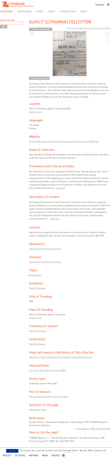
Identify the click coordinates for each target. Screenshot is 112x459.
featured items (68, 11)
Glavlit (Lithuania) (37, 288)
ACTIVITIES (20, 455)
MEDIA (45, 455)
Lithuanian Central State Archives (45, 248)
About (83, 11)
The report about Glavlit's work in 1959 (47, 370)
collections (6, 11)
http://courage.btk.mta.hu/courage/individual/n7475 (88, 28)
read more (60, 188)
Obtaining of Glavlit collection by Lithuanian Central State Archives (60, 357)
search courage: (7, 19)
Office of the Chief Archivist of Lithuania (48, 396)
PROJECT (7, 455)
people (39, 11)
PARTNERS (34, 455)
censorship (36, 275)
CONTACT (55, 455)
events (51, 11)
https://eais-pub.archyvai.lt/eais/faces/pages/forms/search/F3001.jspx (64, 141)
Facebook (64, 455)
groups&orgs (24, 11)
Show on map (35, 111)
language (99, 4)
